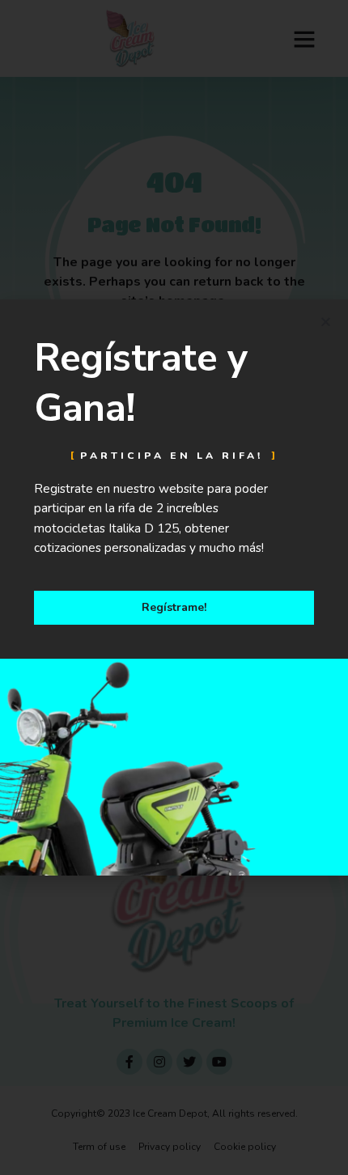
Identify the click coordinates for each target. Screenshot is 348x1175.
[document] (174, 587)
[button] (326, 322)
